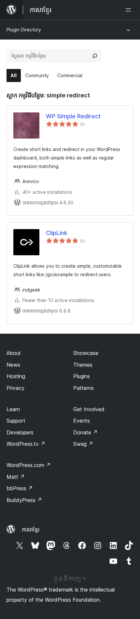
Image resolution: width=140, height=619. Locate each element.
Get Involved (89, 409)
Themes (82, 364)
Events (81, 420)
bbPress (20, 488)
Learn (13, 409)
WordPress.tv (26, 444)
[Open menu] (129, 10)
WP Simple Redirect (73, 116)
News (13, 364)
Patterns (83, 388)
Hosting (16, 376)
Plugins (81, 376)
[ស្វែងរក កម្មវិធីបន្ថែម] (94, 55)
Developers (20, 432)
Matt (16, 477)
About (14, 353)
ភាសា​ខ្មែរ (30, 529)
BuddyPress (24, 500)
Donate (85, 432)
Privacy (15, 388)
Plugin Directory (24, 29)
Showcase (85, 353)
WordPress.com (29, 465)
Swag (83, 444)
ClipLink (56, 232)
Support (16, 420)
